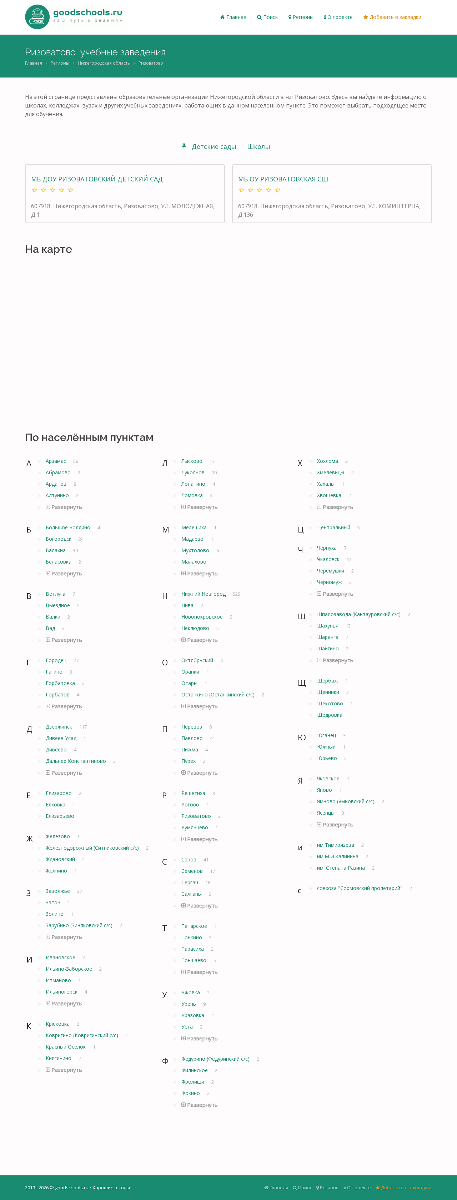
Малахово (194, 561)
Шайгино (328, 648)
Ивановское (61, 957)
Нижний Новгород (204, 593)
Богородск (59, 538)
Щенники (329, 692)
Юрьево (327, 758)
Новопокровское (202, 616)
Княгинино (59, 1058)
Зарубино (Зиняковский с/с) (80, 925)
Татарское (195, 925)
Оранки (191, 671)
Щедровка (330, 714)
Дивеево (57, 749)
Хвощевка (330, 495)
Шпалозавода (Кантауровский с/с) (359, 614)
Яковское (329, 778)
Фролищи (193, 1081)
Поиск (270, 17)
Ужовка (191, 992)
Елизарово (59, 793)
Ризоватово (151, 63)
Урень (189, 1003)
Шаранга (328, 637)
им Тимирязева (336, 844)
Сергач (190, 882)
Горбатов (58, 694)
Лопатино (194, 483)
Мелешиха (194, 527)
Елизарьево (61, 815)
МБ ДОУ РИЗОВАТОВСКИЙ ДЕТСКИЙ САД (97, 179)
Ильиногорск (62, 991)
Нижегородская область (104, 63)
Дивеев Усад (62, 738)
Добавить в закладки (394, 17)
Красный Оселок (66, 1046)
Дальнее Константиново (76, 761)
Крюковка (58, 1023)
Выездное (58, 605)
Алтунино (58, 495)
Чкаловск (329, 559)
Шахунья (328, 625)
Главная (235, 17)
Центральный (334, 527)
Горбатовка (61, 683)
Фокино (191, 1093)
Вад (51, 628)
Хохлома (328, 461)
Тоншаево (194, 960)
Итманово (59, 980)
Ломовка (192, 495)
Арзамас (56, 461)
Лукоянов (193, 472)
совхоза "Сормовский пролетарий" (360, 888)
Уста (187, 1026)
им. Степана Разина (341, 867)
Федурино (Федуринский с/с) (216, 1058)
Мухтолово (196, 550)
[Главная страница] (73, 17)
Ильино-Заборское (70, 968)
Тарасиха (193, 948)
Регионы (302, 17)
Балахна (56, 550)
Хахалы (326, 483)
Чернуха (327, 547)
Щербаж (328, 680)
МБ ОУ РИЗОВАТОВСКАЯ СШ (283, 179)
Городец (57, 660)
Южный (327, 746)
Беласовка (59, 561)
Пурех (189, 761)
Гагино (55, 671)
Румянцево (195, 827)
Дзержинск (60, 726)
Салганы (192, 893)
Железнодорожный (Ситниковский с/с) (93, 847)
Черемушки (331, 570)
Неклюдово (196, 628)
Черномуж (330, 582)
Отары (190, 683)
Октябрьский (198, 660)
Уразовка (193, 1015)
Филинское (195, 1070)
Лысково (192, 461)
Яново (325, 789)
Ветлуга (56, 593)
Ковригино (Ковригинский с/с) (83, 1035)
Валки (54, 616)
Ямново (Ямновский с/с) (346, 801)
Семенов (192, 871)
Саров (189, 859)
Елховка (56, 804)
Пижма (190, 749)
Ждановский (61, 859)
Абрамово (59, 472)
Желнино (57, 870)
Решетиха (194, 793)
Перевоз (192, 726)
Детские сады (214, 146)
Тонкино (192, 937)
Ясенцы (326, 812)
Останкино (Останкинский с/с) (218, 694)
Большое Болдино (69, 527)
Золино (55, 913)
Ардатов (57, 483)
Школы (258, 146)
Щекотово (331, 703)
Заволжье (58, 891)
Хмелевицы (331, 472)
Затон (54, 902)
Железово (58, 836)
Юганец (327, 735)
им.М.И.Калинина (338, 856)
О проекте (339, 17)
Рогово (191, 804)
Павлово (192, 738)
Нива (188, 605)
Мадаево (193, 538)
